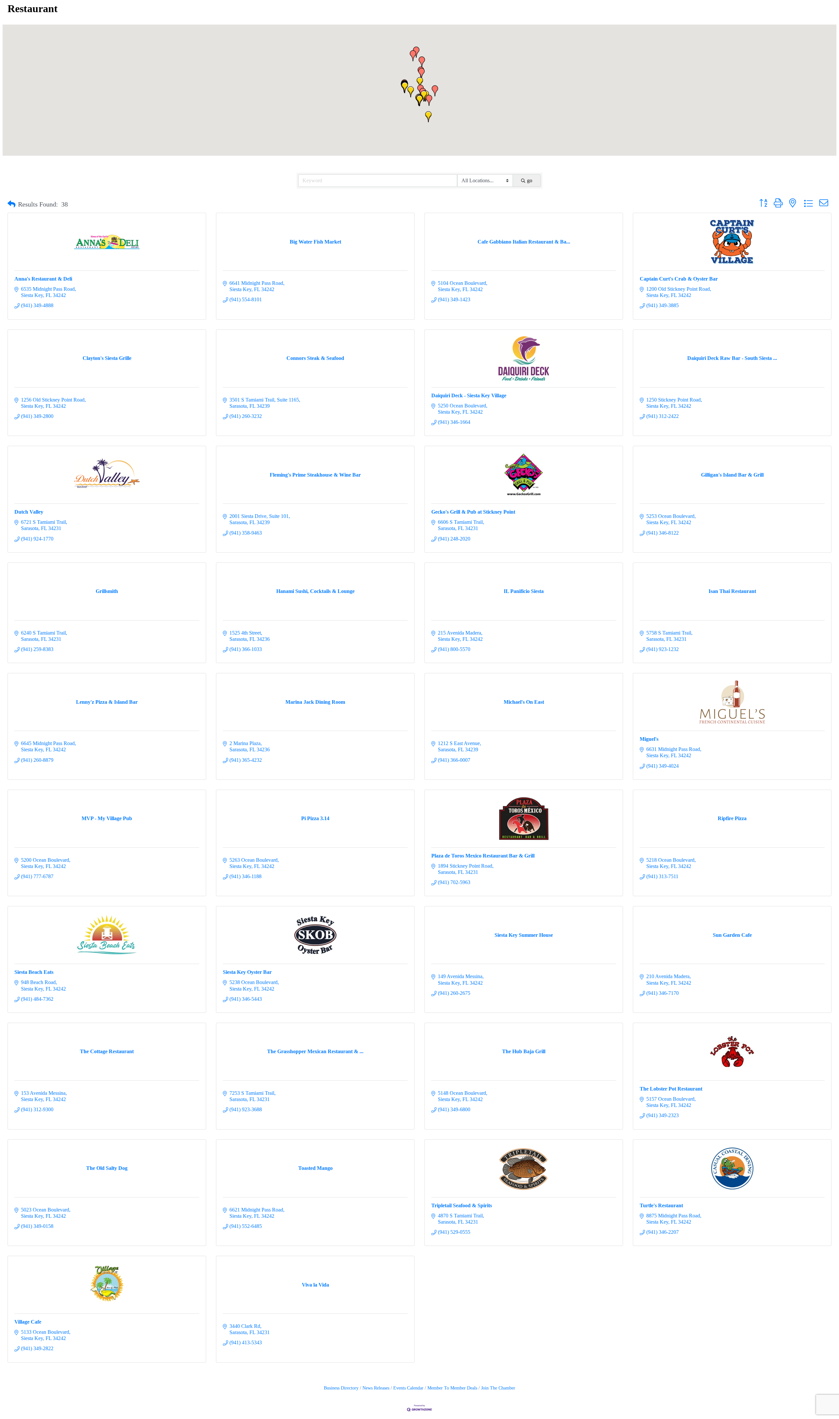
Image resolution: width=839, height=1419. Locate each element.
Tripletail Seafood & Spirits (461, 1205)
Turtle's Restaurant (661, 1205)
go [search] (529, 180)
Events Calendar (408, 1388)
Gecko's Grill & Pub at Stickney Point (473, 512)
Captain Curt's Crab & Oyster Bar (679, 279)
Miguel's (649, 739)
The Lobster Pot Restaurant (671, 1089)
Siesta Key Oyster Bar (247, 972)
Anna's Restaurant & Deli (43, 279)
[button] (429, 100)
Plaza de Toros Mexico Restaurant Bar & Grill (483, 855)
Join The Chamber (498, 1388)
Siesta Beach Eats (33, 972)
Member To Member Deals (452, 1388)
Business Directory (341, 1388)
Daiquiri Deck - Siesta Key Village (468, 395)
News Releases (375, 1388)
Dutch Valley (28, 512)
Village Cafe (27, 1322)
